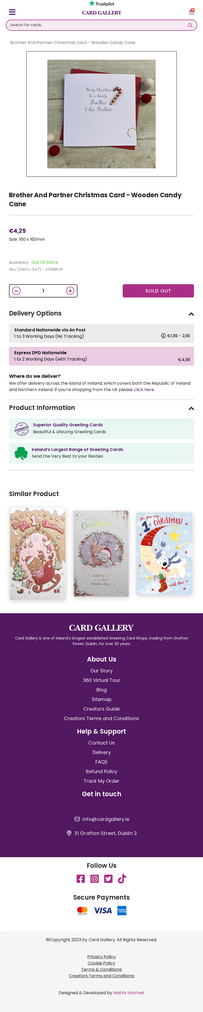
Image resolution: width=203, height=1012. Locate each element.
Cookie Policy (101, 963)
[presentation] (198, 556)
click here (144, 390)
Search (190, 25)
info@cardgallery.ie (105, 819)
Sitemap (102, 699)
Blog (101, 689)
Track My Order (101, 781)
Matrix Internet (129, 993)
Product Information (42, 407)
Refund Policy (101, 771)
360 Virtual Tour (101, 680)
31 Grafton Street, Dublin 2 (105, 833)
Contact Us (101, 742)
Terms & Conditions (101, 969)
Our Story (101, 670)
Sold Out (158, 290)
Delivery (102, 752)
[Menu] (12, 13)
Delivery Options (35, 313)
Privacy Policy (101, 957)
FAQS (101, 762)
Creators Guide (101, 709)
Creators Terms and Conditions (101, 718)
